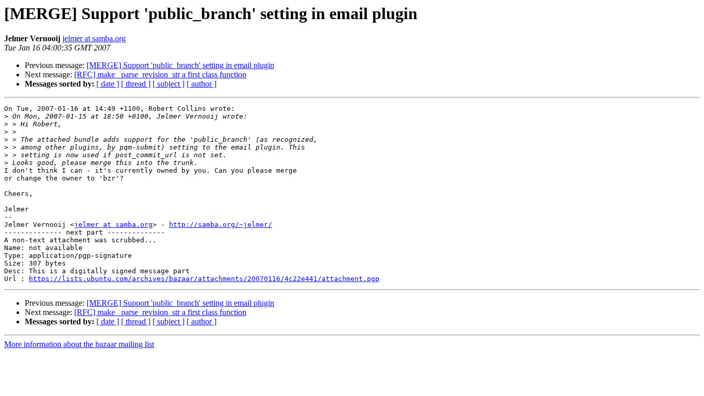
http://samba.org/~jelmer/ (220, 224)
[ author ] (201, 83)
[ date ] (107, 83)
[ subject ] (169, 83)
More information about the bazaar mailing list (79, 344)
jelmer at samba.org (94, 38)
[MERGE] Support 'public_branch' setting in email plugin (180, 65)
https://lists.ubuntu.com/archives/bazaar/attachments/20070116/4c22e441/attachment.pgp (204, 279)
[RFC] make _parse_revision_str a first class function (160, 74)
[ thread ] (135, 83)
